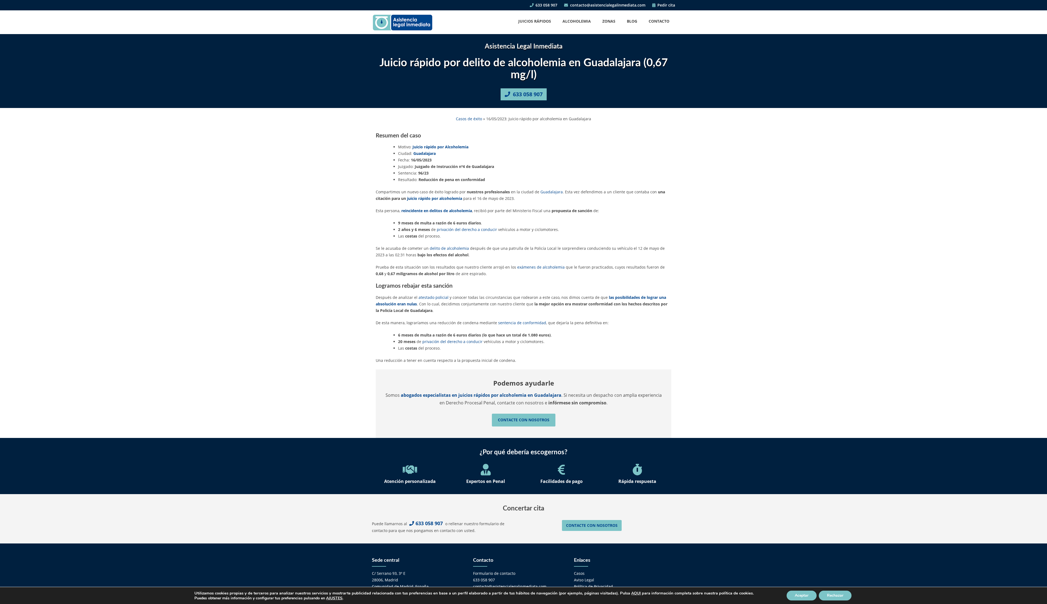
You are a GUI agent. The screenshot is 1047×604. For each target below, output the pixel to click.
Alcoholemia (576, 21)
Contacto (659, 21)
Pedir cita (665, 5)
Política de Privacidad (593, 586)
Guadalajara (424, 153)
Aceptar (801, 595)
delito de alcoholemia (449, 248)
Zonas (608, 21)
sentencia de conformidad (522, 322)
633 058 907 (545, 5)
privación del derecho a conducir (467, 229)
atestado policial (434, 297)
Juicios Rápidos (534, 21)
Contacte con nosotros (523, 419)
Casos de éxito (469, 118)
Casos (579, 573)
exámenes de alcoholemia (541, 267)
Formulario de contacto (494, 573)
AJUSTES (334, 598)
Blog (632, 21)
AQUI (636, 593)
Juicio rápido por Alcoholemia (440, 146)
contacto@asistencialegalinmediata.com (607, 5)
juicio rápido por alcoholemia (434, 198)
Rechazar (835, 595)
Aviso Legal (584, 579)
